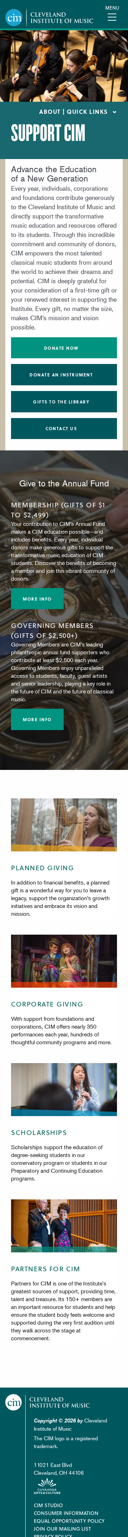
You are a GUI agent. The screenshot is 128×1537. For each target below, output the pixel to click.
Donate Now (61, 348)
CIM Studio (48, 1505)
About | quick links (73, 111)
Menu (112, 7)
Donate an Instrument (61, 374)
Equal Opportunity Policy (69, 1521)
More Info (37, 599)
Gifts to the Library (61, 401)
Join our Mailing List (62, 1528)
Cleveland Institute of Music (47, 1402)
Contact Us (61, 428)
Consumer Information (66, 1513)
